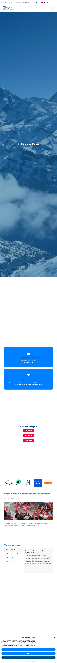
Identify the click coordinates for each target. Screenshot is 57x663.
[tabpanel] (38, 560)
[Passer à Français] (44, 2)
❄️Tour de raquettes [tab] (11, 561)
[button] (55, 637)
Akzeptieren (28, 649)
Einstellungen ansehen (29, 658)
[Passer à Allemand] (42, 2)
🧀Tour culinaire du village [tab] (12, 553)
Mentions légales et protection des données (29, 661)
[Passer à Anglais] (47, 2)
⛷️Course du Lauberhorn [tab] (12, 549)
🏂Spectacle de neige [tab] (11, 557)
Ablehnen (28, 653)
